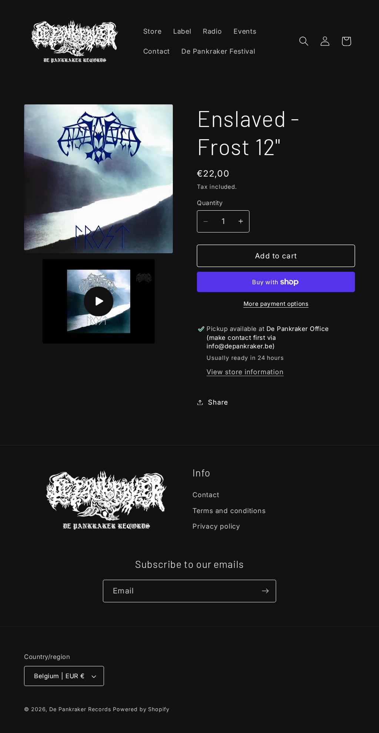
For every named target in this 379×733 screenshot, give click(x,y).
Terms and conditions (229, 510)
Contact (205, 495)
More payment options (276, 303)
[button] (304, 41)
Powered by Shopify (141, 709)
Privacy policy (216, 526)
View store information (245, 372)
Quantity (209, 203)
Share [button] (218, 402)
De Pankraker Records (80, 709)
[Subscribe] (265, 591)
